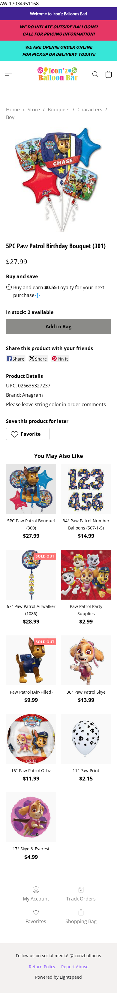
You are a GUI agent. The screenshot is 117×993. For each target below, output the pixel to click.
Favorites (36, 921)
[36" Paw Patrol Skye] (86, 660)
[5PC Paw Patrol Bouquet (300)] (31, 489)
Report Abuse (74, 966)
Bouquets (59, 109)
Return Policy (42, 966)
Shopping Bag (81, 921)
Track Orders (81, 898)
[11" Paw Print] (86, 739)
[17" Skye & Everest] (31, 817)
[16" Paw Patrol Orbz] (31, 739)
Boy (10, 117)
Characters (89, 109)
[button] (58, 74)
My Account (36, 898)
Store (34, 109)
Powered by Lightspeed (58, 977)
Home (13, 109)
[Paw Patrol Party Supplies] (86, 575)
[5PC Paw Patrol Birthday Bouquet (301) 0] (58, 179)
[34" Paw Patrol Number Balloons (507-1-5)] (86, 489)
